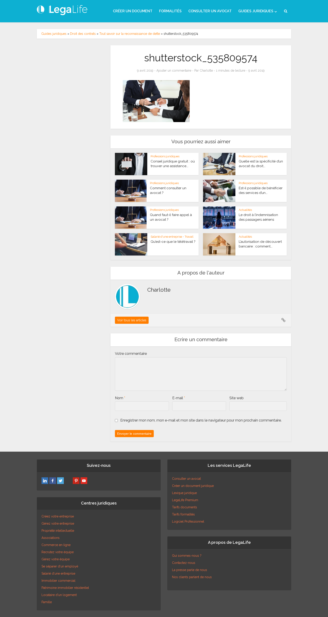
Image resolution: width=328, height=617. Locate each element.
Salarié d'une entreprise (166, 236)
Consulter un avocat (186, 478)
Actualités (245, 210)
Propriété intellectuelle (58, 530)
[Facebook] (52, 480)
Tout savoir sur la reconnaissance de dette (129, 33)
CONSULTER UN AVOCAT (210, 11)
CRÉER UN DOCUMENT (132, 11)
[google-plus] (68, 480)
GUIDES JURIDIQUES (255, 11)
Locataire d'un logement (59, 595)
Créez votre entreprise (58, 516)
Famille (47, 602)
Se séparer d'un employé (60, 566)
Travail (189, 236)
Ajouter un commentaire (173, 70)
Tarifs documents (184, 507)
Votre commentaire (131, 353)
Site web (236, 398)
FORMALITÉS (170, 11)
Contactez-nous (183, 563)
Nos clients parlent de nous (192, 577)
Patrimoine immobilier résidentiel (65, 588)
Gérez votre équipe (56, 559)
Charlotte (206, 70)
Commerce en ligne (56, 545)
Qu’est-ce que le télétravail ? (173, 242)
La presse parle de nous (189, 570)
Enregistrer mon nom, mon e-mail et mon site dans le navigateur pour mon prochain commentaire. (201, 420)
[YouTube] (84, 480)
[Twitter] (60, 480)
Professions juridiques (165, 156)
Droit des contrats (83, 33)
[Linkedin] (45, 480)
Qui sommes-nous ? (186, 555)
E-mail (178, 398)
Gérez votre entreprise (58, 523)
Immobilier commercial (58, 580)
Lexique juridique (184, 493)
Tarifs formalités (183, 514)
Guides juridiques (53, 33)
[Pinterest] (76, 480)
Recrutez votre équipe (58, 552)
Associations (51, 538)
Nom (120, 398)
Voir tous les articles (131, 320)
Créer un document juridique (193, 486)
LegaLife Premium (185, 500)
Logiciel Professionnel (188, 521)
